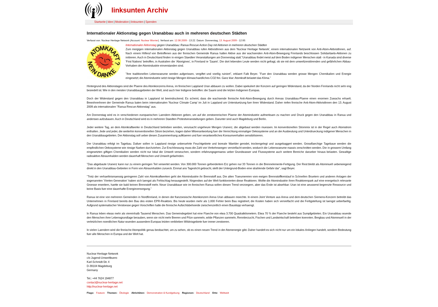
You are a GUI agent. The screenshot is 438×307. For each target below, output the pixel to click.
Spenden (151, 21)
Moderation (122, 21)
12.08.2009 (181, 40)
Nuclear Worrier (149, 40)
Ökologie (124, 292)
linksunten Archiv (139, 10)
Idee (110, 21)
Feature (100, 292)
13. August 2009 (228, 40)
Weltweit (224, 292)
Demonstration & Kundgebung (163, 292)
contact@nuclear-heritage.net (105, 282)
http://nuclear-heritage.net (102, 286)
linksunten (137, 21)
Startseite (100, 21)
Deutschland (203, 292)
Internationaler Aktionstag (141, 45)
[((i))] (93, 17)
